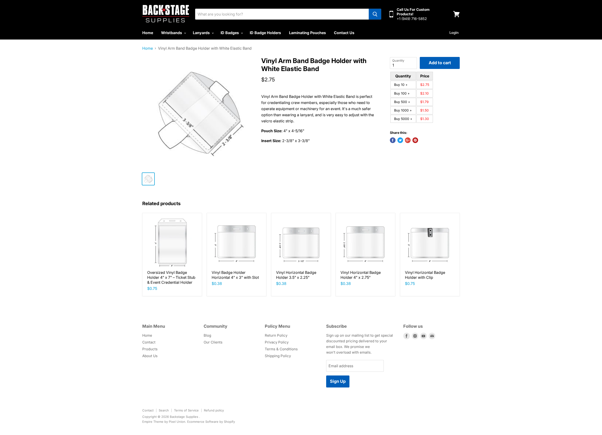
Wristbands (172, 32)
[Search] (375, 14)
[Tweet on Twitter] (400, 140)
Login (454, 32)
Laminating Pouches (307, 32)
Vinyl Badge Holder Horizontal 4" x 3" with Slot (235, 275)
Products (150, 349)
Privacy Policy (277, 342)
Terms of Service (186, 410)
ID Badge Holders (265, 32)
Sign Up (338, 381)
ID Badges (230, 32)
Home (147, 32)
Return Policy (276, 335)
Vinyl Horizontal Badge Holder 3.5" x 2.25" (296, 275)
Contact (148, 342)
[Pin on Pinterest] (415, 140)
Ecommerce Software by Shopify (211, 421)
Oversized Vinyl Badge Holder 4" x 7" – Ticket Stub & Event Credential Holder (171, 277)
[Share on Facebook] (393, 140)
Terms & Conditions (281, 349)
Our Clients (213, 342)
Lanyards (202, 32)
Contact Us (344, 32)
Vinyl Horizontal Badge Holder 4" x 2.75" (361, 275)
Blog (207, 335)
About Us (150, 356)
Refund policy (214, 410)
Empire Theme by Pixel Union (163, 421)
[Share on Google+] (408, 140)
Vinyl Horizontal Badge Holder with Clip (425, 275)
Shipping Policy (278, 356)
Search (164, 410)
